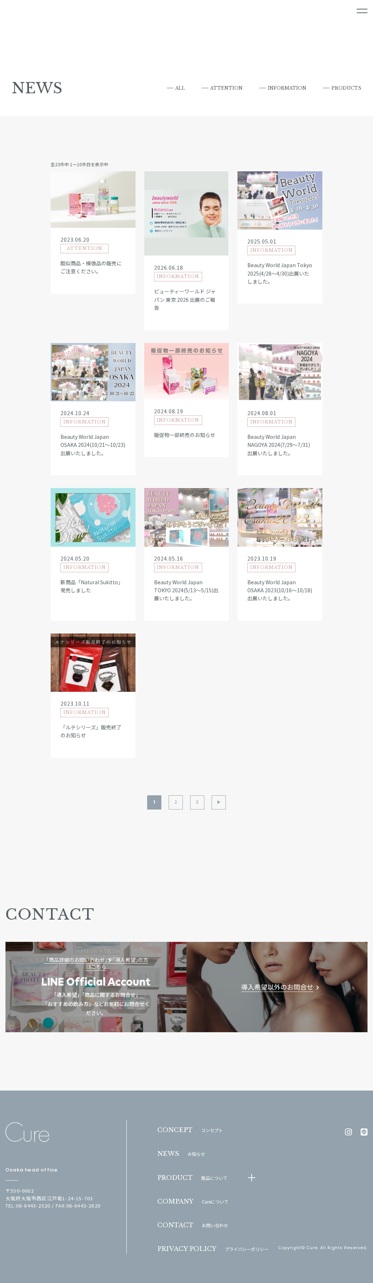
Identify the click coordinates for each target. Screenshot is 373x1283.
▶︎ (219, 802)
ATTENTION (226, 88)
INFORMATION (287, 88)
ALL (180, 88)
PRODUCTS (346, 88)
